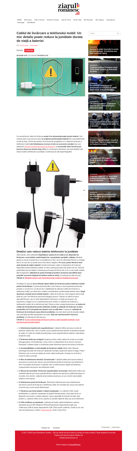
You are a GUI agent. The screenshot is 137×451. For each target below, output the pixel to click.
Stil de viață (77, 20)
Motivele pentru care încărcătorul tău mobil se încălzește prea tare (51, 278)
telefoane (29, 50)
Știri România (88, 20)
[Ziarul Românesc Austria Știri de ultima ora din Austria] (68, 9)
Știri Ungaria (99, 20)
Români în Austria (53, 20)
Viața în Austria (39, 20)
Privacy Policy (106, 427)
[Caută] (118, 33)
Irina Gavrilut (23, 45)
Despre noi (46, 428)
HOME (19, 20)
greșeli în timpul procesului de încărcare (40, 147)
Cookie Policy (116, 427)
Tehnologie (20, 22)
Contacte (56, 428)
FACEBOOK (31, 22)
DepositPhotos (74, 444)
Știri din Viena (66, 20)
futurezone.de (46, 410)
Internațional (110, 20)
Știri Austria (28, 20)
